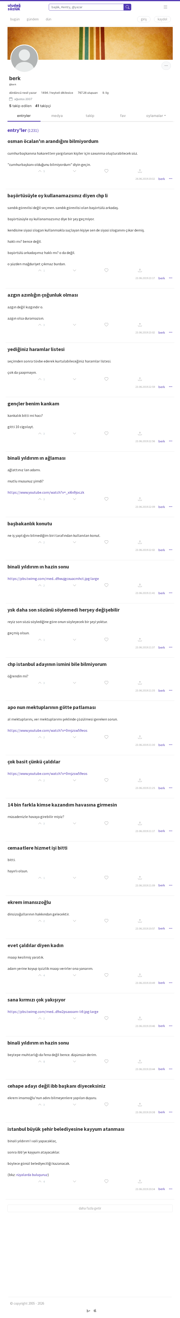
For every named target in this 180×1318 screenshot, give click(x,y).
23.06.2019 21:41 (145, 593)
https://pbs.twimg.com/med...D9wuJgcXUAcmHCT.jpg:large (53, 578)
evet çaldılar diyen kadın (36, 945)
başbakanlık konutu (30, 523)
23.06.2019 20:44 (145, 1069)
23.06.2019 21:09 (145, 885)
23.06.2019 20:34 (145, 1189)
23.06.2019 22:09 (145, 506)
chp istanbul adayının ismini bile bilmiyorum (57, 664)
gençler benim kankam (33, 403)
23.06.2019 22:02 (145, 550)
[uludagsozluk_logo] (14, 7)
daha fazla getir (90, 1208)
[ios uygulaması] (95, 1311)
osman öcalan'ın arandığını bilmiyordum (53, 141)
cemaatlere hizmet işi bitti (38, 847)
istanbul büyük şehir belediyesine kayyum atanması (66, 1129)
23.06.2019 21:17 (145, 831)
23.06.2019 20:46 (145, 1026)
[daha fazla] (165, 7)
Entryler (24, 115)
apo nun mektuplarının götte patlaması (52, 707)
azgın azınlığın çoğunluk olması (43, 294)
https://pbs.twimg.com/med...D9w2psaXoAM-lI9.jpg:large (53, 1011)
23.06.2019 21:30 (145, 745)
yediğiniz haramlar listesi (36, 349)
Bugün (15, 19)
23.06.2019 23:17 (145, 278)
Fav (123, 115)
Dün (48, 19)
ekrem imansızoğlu (29, 902)
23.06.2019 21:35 (145, 690)
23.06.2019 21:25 (145, 788)
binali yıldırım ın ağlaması (37, 458)
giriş (144, 19)
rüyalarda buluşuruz (32, 1174)
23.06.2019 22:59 (145, 386)
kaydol (162, 19)
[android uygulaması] (89, 1311)
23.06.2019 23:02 (145, 332)
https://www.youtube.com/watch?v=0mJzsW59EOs (47, 730)
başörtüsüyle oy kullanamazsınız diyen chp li (58, 195)
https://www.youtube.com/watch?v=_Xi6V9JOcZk (46, 492)
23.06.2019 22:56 (145, 441)
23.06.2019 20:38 (145, 1112)
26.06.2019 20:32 (145, 178)
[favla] (106, 171)
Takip (90, 115)
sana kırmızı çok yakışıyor (36, 999)
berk (161, 179)
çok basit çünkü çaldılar (34, 761)
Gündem (33, 19)
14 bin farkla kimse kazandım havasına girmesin (62, 804)
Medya (57, 115)
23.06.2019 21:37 (145, 647)
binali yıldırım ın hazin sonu (38, 566)
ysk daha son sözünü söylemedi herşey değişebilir (64, 609)
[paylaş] (140, 171)
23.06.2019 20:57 (145, 928)
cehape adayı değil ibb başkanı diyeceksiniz (56, 1086)
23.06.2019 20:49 (145, 983)
